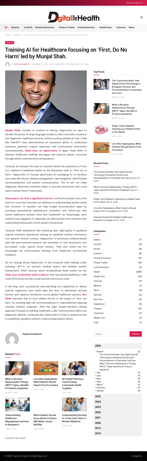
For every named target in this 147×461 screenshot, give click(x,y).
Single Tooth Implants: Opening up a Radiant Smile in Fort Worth (126, 129)
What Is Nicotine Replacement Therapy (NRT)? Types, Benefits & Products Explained (17, 384)
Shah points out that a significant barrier (29, 198)
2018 (98, 433)
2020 (98, 422)
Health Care (105, 27)
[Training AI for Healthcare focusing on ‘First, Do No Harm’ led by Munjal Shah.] (46, 97)
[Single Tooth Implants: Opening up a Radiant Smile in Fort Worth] (101, 129)
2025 (98, 396)
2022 (98, 412)
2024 (98, 401)
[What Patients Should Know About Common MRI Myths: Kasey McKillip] (46, 404)
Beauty (15, 27)
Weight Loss (99, 318)
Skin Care (98, 299)
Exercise (98, 253)
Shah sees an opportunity (41, 150)
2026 (98, 345)
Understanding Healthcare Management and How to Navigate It (17, 420)
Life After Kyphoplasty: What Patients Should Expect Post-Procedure (46, 382)
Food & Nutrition (86, 27)
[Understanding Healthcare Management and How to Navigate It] (17, 404)
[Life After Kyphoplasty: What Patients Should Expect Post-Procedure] (46, 368)
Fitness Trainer (67, 27)
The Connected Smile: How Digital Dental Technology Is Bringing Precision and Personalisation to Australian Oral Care (127, 86)
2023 (98, 406)
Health (9, 42)
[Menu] (6, 27)
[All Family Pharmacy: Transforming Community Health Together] (74, 368)
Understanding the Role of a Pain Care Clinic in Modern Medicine (74, 418)
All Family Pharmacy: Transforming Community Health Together (73, 384)
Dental (97, 249)
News (131, 27)
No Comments (58, 64)
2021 (98, 417)
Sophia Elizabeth (21, 64)
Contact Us (137, 456)
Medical (97, 285)
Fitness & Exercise (44, 27)
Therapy (97, 308)
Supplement (99, 304)
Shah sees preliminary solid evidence (27, 274)
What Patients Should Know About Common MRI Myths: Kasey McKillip (45, 420)
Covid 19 (28, 27)
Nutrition (98, 295)
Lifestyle (121, 27)
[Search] (141, 17)
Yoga (96, 322)
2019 (98, 428)
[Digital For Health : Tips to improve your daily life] (73, 17)
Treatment (99, 313)
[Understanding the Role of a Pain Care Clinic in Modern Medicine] (74, 404)
